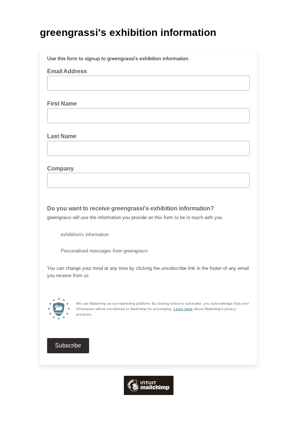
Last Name (64, 136)
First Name (64, 103)
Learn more (183, 309)
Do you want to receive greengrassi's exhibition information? (130, 208)
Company (60, 168)
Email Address (69, 71)
